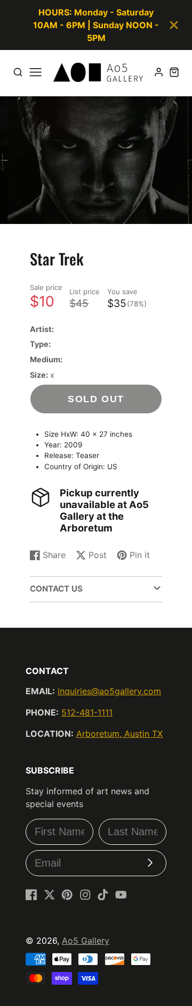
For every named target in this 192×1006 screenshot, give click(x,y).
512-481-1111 (87, 712)
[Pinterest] (67, 895)
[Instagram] (85, 895)
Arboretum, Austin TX (119, 733)
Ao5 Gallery (85, 940)
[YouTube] (121, 895)
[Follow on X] (49, 895)
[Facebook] (31, 895)
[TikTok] (103, 895)
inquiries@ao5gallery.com (109, 691)
